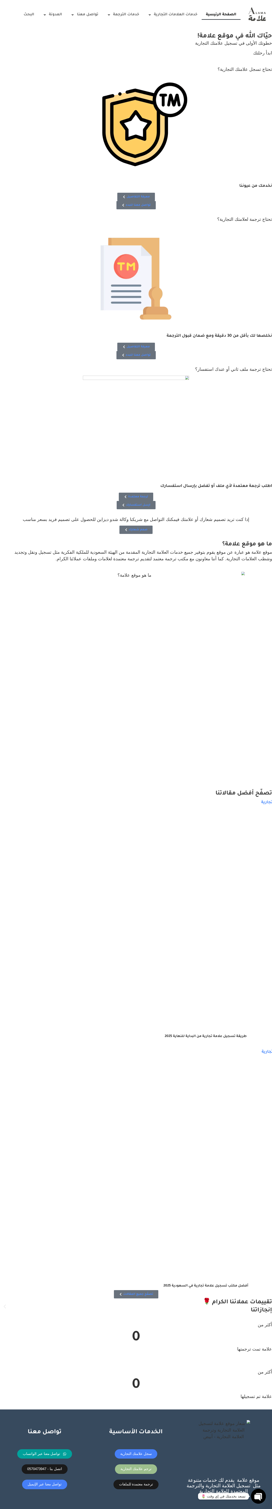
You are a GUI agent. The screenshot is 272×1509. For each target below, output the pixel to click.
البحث (27, 15)
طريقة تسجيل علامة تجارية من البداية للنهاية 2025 (206, 1036)
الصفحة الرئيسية (221, 15)
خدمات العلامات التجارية (175, 15)
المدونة (55, 15)
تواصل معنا (87, 15)
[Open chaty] (258, 1496)
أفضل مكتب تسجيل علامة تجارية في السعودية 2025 (205, 1286)
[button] (4, 1306)
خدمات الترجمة (126, 15)
